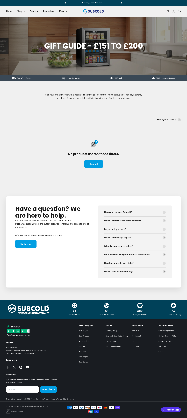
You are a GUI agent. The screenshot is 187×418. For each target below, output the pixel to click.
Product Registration (166, 331)
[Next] (121, 3)
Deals (32, 11)
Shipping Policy (111, 331)
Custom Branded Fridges (168, 336)
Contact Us (25, 244)
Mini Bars (82, 346)
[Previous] (65, 3)
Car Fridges (83, 356)
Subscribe (47, 389)
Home (9, 11)
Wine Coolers (84, 341)
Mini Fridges (83, 331)
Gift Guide (162, 346)
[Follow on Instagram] (21, 367)
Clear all (93, 164)
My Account (136, 336)
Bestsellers (48, 11)
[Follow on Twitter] (14, 367)
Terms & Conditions (113, 346)
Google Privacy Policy (46, 399)
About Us (135, 331)
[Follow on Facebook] (8, 367)
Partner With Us (165, 341)
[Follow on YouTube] (27, 367)
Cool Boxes (83, 362)
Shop (19, 11)
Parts (161, 351)
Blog (133, 341)
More (61, 11)
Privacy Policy (111, 341)
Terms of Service (63, 399)
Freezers (82, 351)
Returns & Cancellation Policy (117, 336)
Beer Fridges (84, 336)
